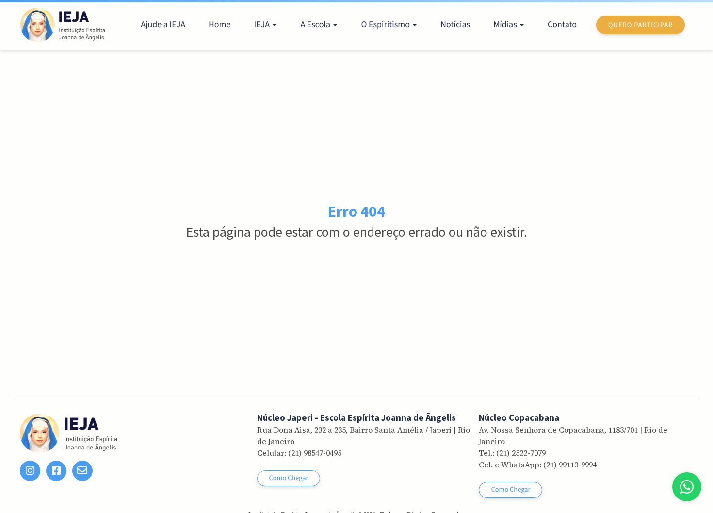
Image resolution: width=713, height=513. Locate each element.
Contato (562, 25)
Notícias (455, 25)
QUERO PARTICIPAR (640, 25)
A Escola (315, 25)
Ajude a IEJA (163, 25)
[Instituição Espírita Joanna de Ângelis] (62, 25)
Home (219, 25)
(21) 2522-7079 (521, 453)
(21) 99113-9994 (570, 464)
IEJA (262, 25)
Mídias (505, 25)
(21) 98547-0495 (314, 453)
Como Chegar (288, 478)
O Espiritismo (385, 25)
